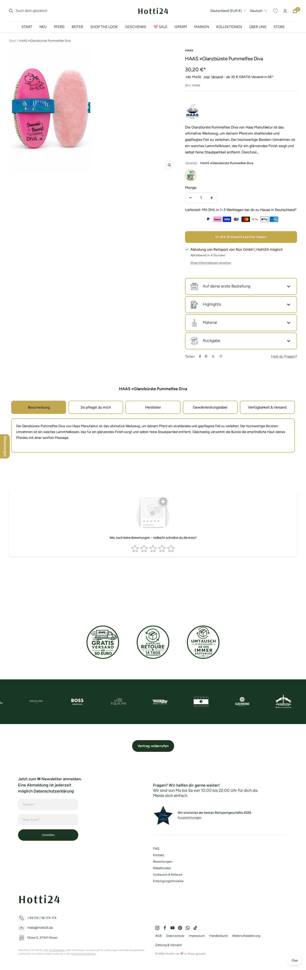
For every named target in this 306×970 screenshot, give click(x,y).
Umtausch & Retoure (167, 874)
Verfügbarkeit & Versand (267, 407)
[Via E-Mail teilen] (220, 356)
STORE (279, 27)
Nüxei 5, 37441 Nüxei (42, 938)
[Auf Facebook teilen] (200, 356)
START (27, 27)
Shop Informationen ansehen (210, 263)
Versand (217, 77)
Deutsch (256, 11)
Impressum (197, 936)
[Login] (285, 11)
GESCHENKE (135, 27)
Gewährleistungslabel (210, 407)
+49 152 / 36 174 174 (41, 918)
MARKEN (201, 27)
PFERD (59, 27)
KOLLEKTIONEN (229, 27)
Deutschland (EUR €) (226, 11)
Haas (189, 50)
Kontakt (158, 855)
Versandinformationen (83, 953)
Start (12, 41)
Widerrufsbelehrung (246, 936)
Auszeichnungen (189, 818)
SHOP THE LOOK (104, 27)
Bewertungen (162, 861)
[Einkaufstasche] (295, 11)
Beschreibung (39, 407)
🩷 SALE (160, 27)
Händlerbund (218, 936)
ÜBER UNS (257, 27)
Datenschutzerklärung (54, 791)
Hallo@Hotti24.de (40, 928)
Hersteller (153, 407)
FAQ (156, 848)
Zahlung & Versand (168, 945)
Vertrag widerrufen (153, 746)
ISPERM (181, 27)
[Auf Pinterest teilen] (206, 356)
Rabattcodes (162, 868)
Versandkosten (57, 950)
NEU (43, 27)
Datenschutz (175, 936)
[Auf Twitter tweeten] (213, 356)
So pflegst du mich (96, 407)
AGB (158, 936)
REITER (77, 27)
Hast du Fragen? (284, 356)
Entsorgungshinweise (168, 881)
